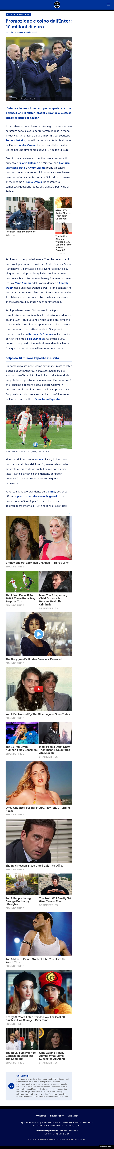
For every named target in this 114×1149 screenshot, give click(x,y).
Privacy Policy (57, 1116)
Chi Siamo (41, 1116)
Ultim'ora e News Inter (18, 14)
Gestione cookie (106, 1147)
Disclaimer (73, 1116)
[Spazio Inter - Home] (57, 4)
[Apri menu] (108, 4)
